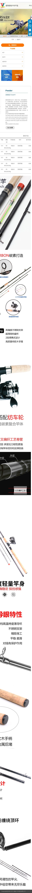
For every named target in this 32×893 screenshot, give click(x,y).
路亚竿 (5, 36)
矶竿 (27, 36)
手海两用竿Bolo (14, 36)
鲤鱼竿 (18, 39)
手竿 (13, 39)
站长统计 (28, 891)
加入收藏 (10, 127)
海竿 (22, 36)
